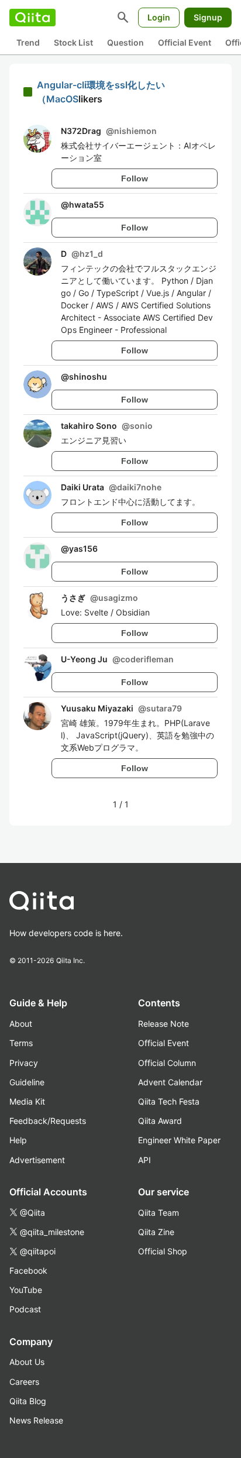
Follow (134, 178)
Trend (28, 42)
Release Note (163, 1024)
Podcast (25, 1309)
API (144, 1160)
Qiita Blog (27, 1401)
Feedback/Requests (47, 1121)
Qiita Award (160, 1121)
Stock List (73, 42)
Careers (24, 1382)
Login (158, 17)
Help (18, 1140)
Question (125, 42)
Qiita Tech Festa (168, 1101)
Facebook (28, 1270)
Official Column (167, 1063)
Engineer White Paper (179, 1140)
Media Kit (27, 1101)
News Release (36, 1420)
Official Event (184, 42)
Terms (21, 1043)
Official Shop (162, 1251)
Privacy (23, 1063)
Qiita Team (158, 1213)
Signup (208, 17)
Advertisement (37, 1160)
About (20, 1024)
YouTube (25, 1290)
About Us (26, 1362)
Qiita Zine (156, 1232)
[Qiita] (32, 17)
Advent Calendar (170, 1082)
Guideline (26, 1082)
